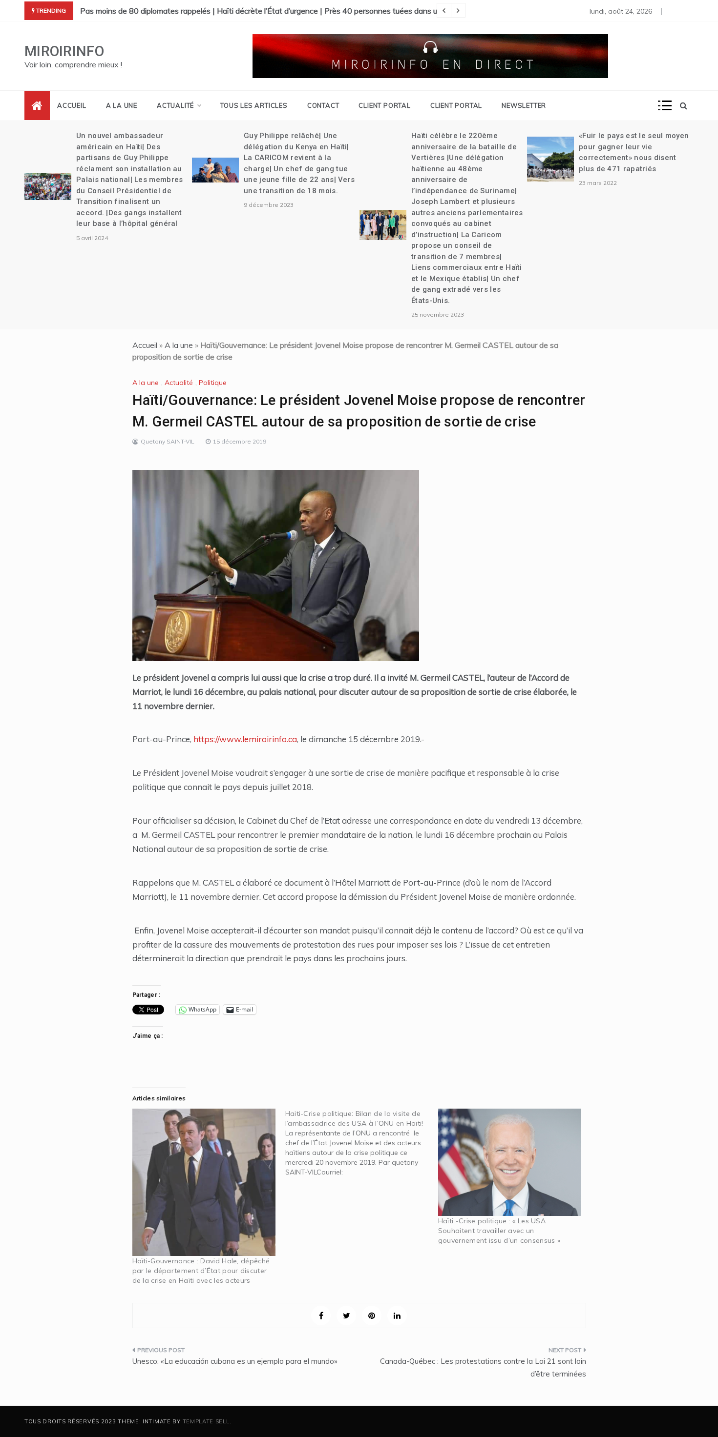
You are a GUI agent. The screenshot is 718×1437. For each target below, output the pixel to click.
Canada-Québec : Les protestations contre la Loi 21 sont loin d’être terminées (483, 1367)
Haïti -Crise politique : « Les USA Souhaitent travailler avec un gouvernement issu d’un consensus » (499, 1230)
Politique (213, 382)
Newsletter (524, 105)
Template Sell (206, 1421)
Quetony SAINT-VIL (167, 441)
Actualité (175, 105)
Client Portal (384, 105)
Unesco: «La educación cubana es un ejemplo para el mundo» (235, 1361)
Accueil (71, 105)
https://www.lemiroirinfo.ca (245, 739)
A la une (121, 105)
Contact (323, 105)
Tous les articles (254, 105)
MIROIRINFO (64, 51)
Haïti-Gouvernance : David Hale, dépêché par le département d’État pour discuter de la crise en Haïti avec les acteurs (201, 1270)
